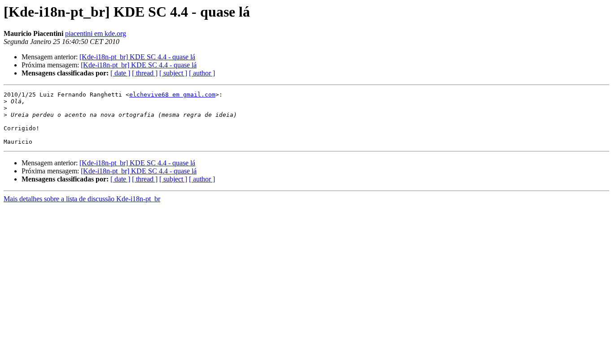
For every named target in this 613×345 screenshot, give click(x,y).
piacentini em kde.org (95, 33)
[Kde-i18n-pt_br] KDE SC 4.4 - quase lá (137, 57)
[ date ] (120, 73)
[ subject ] (173, 73)
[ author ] (202, 73)
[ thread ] (145, 73)
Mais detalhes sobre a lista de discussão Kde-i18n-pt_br (82, 199)
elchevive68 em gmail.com (172, 94)
